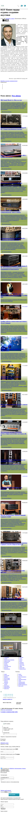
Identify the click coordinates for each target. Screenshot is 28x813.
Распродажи (21, 667)
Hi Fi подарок (7, 678)
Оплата (19, 674)
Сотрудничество (7, 666)
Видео (20, 661)
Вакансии (6, 665)
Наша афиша (6, 685)
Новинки (6, 676)
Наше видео (6, 688)
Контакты (6, 667)
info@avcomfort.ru (7, 699)
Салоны (5, 658)
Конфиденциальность (22, 684)
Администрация (21, 682)
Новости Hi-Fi (7, 679)
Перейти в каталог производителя (9, 81)
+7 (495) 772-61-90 (8, 696)
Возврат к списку (10, 18)
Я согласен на (14, 768)
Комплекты (21, 663)
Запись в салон (7, 661)
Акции (20, 666)
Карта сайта (20, 685)
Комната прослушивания (9, 659)
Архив (19, 680)
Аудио (20, 658)
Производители (22, 668)
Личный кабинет (21, 683)
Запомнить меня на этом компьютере (10, 782)
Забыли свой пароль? (6, 790)
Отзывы (5, 663)
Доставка (20, 675)
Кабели (20, 659)
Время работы (7, 668)
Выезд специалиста (22, 676)
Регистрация (12, 794)
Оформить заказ (4, 743)
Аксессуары (21, 665)
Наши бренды (7, 687)
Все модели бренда (6, 111)
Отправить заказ (4, 769)
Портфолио (6, 662)
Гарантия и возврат (22, 679)
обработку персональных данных (17, 768)
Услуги (19, 678)
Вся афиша (16, 96)
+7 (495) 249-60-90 (8, 694)
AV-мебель (21, 662)
